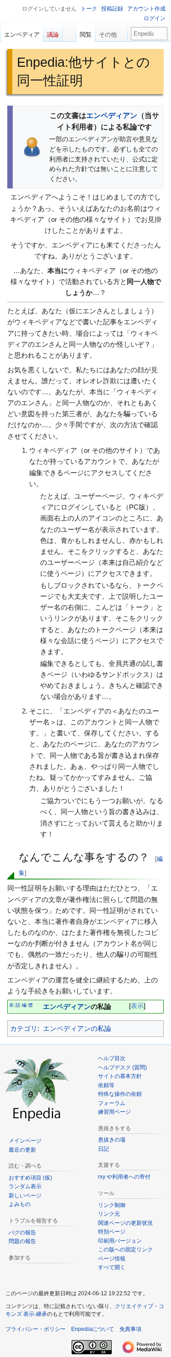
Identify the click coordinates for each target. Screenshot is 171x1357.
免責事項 (130, 1329)
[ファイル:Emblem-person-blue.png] (32, 146)
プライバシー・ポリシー (35, 1329)
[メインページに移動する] (36, 1088)
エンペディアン (111, 115)
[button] (111, 32)
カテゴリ (23, 1028)
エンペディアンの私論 (77, 1028)
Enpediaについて (92, 1329)
